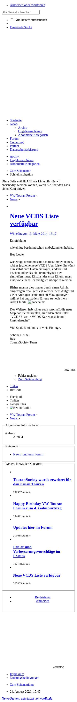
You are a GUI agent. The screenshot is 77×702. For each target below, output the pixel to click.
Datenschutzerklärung (24, 149)
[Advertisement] (38, 77)
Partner (14, 146)
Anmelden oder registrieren (27, 5)
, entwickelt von (27, 698)
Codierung (17, 142)
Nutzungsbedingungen (24, 677)
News (13, 124)
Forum (14, 138)
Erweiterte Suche (21, 27)
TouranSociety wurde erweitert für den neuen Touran (42, 481)
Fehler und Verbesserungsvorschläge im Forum (36, 551)
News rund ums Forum (28, 454)
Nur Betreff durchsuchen (30, 20)
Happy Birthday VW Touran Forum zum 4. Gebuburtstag (37, 505)
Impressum (17, 674)
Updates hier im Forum (33, 527)
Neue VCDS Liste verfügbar (34, 219)
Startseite (16, 120)
